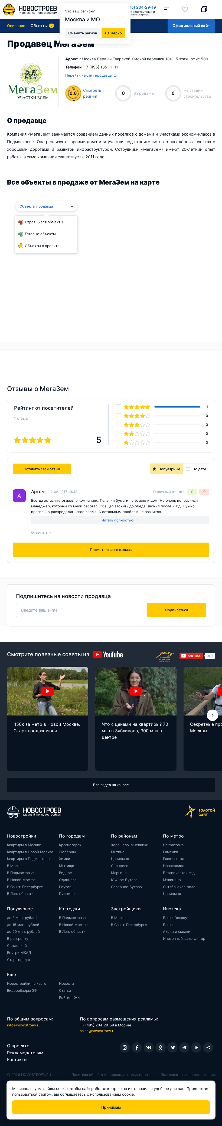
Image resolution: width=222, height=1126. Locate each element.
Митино (118, 852)
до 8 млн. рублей (22, 917)
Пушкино (67, 893)
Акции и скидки (176, 931)
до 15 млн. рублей (23, 925)
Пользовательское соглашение (188, 1074)
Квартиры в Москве (24, 845)
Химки (64, 858)
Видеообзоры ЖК (22, 990)
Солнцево (119, 866)
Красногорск (70, 845)
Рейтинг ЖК (69, 997)
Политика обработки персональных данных (109, 1074)
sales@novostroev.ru (98, 1031)
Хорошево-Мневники (129, 845)
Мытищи (66, 866)
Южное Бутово (124, 880)
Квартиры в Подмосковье (29, 858)
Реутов (65, 887)
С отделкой (17, 945)
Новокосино (173, 866)
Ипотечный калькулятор (184, 938)
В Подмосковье (20, 873)
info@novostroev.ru (24, 1025)
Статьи (65, 990)
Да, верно (113, 33)
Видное (65, 873)
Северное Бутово (126, 887)
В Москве (15, 866)
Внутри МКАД (19, 952)
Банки (168, 925)
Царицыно (120, 858)
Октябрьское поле (179, 887)
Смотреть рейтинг (92, 93)
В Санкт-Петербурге (25, 887)
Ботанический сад (179, 873)
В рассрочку (17, 938)
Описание (16, 25)
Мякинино (172, 880)
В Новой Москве (21, 880)
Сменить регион (82, 33)
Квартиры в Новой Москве (30, 852)
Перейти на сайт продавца (88, 75)
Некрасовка (173, 845)
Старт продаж (19, 959)
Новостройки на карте (26, 983)
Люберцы (67, 852)
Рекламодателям (25, 1052)
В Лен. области (20, 893)
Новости (66, 983)
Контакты (17, 1059)
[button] (212, 715)
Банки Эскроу (175, 917)
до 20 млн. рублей (23, 931)
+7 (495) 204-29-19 (137, 7)
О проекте (18, 1045)
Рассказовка (173, 858)
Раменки (170, 852)
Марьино (119, 873)
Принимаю (111, 1107)
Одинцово (68, 880)
